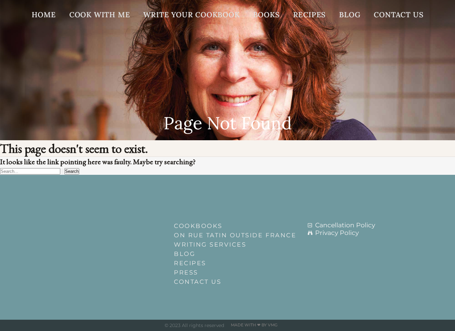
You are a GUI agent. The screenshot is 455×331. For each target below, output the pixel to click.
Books (266, 14)
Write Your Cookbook (191, 14)
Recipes (309, 14)
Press (186, 272)
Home (44, 14)
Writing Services (210, 244)
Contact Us (398, 14)
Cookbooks (198, 226)
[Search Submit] (62, 171)
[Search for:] (32, 170)
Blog (349, 14)
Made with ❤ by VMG (254, 324)
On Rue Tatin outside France (231, 235)
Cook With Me (99, 14)
